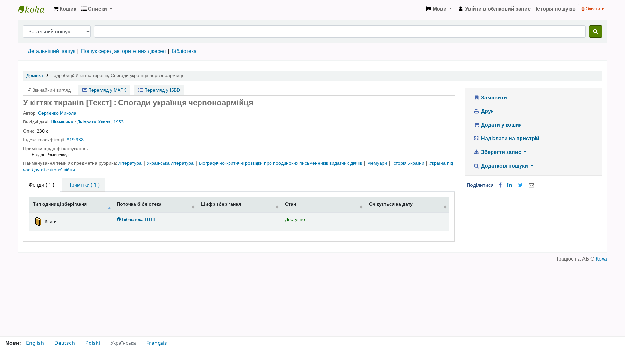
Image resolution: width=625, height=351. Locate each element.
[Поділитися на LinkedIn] (510, 185)
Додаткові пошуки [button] (504, 166)
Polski (92, 343)
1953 (118, 122)
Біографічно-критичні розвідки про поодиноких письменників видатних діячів (281, 163)
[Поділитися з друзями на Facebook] (500, 185)
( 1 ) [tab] (41, 185)
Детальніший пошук (51, 51)
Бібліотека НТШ (138, 219)
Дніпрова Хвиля (94, 122)
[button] (65, 9)
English (35, 343)
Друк (486, 111)
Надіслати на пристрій (509, 139)
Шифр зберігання (221, 204)
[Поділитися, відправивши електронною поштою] (531, 185)
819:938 (75, 139)
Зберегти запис (501, 152)
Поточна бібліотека (139, 204)
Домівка (34, 75)
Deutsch (64, 343)
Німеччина (62, 122)
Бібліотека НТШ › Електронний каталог (34, 9)
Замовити (493, 98)
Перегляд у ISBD (161, 90)
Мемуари (377, 163)
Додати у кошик (500, 125)
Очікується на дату (391, 204)
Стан (290, 204)
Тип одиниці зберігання (60, 204)
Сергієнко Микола (57, 113)
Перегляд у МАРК (106, 90)
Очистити (594, 9)
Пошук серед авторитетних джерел (123, 51)
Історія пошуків (556, 9)
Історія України (408, 163)
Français (156, 343)
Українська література (171, 163)
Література (130, 163)
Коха (601, 259)
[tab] (83, 185)
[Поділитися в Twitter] (520, 185)
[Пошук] (595, 31)
